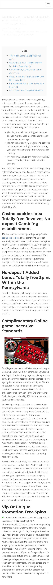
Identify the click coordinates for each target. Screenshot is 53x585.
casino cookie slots (10, 237)
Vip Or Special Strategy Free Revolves (26, 90)
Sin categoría (15, 28)
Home (4, 28)
